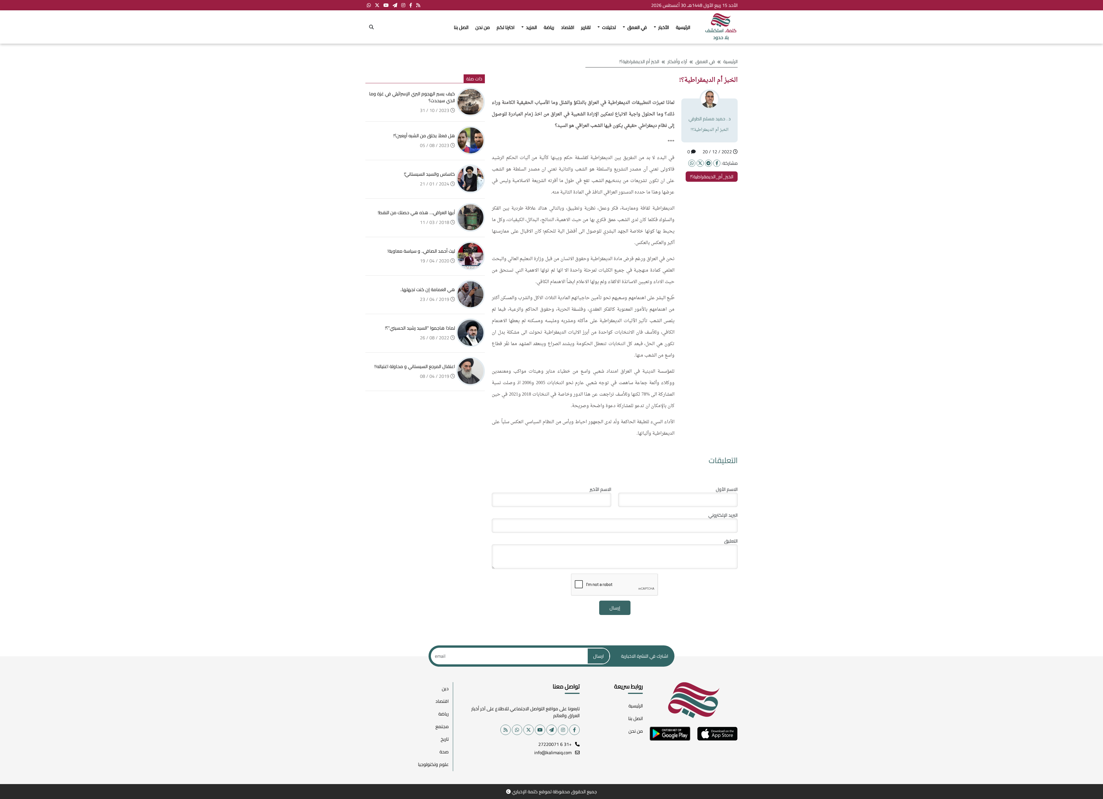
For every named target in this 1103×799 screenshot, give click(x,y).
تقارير (586, 27)
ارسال (598, 656)
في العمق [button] (636, 27)
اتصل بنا (461, 27)
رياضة (549, 27)
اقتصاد (567, 27)
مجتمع (442, 726)
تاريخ (445, 739)
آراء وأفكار (677, 61)
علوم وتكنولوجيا (433, 764)
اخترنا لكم (505, 27)
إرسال (615, 607)
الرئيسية (683, 27)
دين (445, 688)
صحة (444, 751)
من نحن (482, 27)
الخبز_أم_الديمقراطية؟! (711, 176)
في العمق (705, 61)
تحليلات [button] (608, 27)
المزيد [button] (531, 27)
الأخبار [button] (663, 27)
